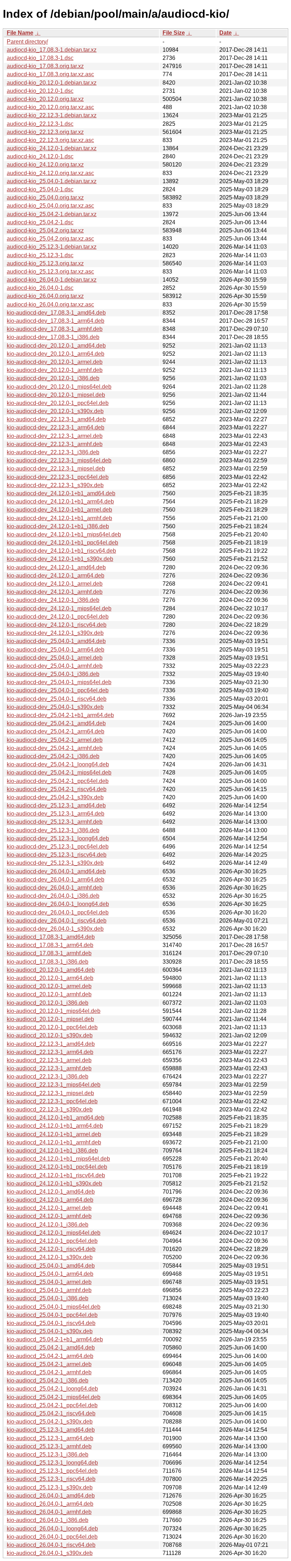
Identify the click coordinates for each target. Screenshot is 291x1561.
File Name (20, 33)
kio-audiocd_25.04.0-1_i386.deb (47, 1298)
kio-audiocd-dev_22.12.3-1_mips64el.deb (59, 460)
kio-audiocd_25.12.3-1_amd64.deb (51, 1430)
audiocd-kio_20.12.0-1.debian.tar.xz (52, 83)
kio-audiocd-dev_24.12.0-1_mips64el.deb (59, 608)
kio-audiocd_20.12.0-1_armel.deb (49, 986)
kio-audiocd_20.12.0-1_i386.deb (47, 1003)
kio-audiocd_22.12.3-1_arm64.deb (50, 1052)
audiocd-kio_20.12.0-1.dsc (40, 91)
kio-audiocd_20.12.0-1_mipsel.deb (50, 1019)
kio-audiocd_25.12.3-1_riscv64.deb (51, 1479)
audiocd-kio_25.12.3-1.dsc (40, 255)
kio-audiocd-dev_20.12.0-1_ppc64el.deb (58, 403)
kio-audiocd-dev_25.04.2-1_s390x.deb (55, 797)
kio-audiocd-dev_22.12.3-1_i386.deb (53, 452)
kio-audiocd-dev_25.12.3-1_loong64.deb (58, 838)
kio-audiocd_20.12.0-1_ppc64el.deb (52, 1027)
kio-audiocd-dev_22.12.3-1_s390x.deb (55, 485)
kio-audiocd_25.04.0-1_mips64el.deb (53, 1307)
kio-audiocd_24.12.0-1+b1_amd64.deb (55, 1118)
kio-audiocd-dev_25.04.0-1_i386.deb (53, 674)
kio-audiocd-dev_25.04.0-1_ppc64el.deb (58, 690)
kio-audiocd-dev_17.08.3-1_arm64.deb (55, 321)
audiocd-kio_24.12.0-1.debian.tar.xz (52, 148)
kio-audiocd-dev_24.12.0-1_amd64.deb (56, 567)
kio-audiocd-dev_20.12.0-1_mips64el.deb (59, 387)
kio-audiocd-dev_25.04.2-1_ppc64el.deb (58, 781)
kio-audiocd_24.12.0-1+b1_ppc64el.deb (57, 1167)
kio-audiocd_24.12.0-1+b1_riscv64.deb (56, 1175)
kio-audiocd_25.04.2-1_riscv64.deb (51, 1413)
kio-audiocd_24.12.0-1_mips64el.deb (53, 1233)
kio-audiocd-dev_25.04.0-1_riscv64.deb (56, 699)
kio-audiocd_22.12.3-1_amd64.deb (51, 1044)
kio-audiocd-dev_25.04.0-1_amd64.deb (56, 641)
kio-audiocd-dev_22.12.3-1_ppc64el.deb (58, 477)
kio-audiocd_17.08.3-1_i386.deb (47, 962)
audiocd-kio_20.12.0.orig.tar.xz (45, 99)
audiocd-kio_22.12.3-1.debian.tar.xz (52, 115)
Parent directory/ (27, 42)
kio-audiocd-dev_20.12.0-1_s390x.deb (55, 411)
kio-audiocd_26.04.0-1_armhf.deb (49, 1512)
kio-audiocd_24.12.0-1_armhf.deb (49, 1216)
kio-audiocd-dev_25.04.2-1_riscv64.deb (56, 789)
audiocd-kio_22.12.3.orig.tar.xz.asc (50, 140)
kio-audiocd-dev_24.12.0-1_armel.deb (55, 584)
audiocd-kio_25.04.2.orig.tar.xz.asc (50, 239)
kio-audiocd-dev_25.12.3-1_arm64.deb (55, 814)
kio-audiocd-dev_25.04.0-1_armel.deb (55, 658)
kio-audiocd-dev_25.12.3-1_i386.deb (53, 830)
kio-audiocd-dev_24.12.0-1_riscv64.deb (56, 625)
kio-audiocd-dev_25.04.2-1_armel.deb (55, 740)
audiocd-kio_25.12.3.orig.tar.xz (45, 263)
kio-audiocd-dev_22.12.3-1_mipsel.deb (56, 469)
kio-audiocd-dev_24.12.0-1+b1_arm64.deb (60, 501)
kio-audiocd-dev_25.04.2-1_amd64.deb (56, 723)
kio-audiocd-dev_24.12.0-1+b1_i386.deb (58, 526)
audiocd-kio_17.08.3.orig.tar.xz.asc (50, 74)
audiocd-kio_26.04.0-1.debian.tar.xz (52, 280)
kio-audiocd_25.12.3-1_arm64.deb (50, 1438)
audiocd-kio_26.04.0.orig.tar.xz (45, 296)
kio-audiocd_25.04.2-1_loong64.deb (52, 1389)
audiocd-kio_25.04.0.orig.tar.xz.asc (50, 206)
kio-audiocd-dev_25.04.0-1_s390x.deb (55, 707)
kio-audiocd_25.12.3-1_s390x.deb (50, 1487)
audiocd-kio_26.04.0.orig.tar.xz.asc (50, 305)
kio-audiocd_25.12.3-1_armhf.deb (49, 1446)
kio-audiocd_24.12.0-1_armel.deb (49, 1208)
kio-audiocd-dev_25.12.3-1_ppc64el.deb (58, 847)
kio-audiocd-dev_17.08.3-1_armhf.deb (55, 329)
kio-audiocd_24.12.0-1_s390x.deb (50, 1257)
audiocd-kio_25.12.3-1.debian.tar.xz (52, 247)
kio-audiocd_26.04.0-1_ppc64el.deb (52, 1537)
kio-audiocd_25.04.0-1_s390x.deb (50, 1331)
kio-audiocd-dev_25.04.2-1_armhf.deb (55, 748)
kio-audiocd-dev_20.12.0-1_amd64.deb (56, 346)
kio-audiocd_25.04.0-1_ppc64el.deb (52, 1315)
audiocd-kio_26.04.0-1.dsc (40, 288)
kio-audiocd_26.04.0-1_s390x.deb (50, 1553)
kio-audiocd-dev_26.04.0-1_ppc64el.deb (58, 912)
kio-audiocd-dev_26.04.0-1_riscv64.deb (56, 921)
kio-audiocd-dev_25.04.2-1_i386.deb (53, 756)
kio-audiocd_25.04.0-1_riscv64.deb (51, 1323)
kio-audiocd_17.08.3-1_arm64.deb (50, 945)
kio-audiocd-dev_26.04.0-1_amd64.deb (56, 871)
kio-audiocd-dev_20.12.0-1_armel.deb (55, 362)
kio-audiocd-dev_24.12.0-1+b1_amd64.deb (61, 493)
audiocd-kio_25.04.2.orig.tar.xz (45, 230)
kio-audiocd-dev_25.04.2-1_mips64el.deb (59, 773)
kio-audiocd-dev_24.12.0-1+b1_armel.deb (59, 510)
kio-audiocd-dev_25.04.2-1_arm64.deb (55, 731)
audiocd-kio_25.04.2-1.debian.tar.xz (52, 214)
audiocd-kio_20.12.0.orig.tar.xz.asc (50, 107)
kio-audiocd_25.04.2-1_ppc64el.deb (52, 1405)
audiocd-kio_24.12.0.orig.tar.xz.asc (50, 173)
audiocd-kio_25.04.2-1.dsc (40, 222)
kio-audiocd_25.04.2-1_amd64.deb (51, 1348)
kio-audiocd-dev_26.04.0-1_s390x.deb (55, 929)
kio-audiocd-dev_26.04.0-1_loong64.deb (58, 904)
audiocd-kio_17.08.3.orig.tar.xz (45, 66)
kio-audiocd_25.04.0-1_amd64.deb (51, 1266)
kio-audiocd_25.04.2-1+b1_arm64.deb (55, 1339)
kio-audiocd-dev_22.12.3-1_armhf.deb (55, 444)
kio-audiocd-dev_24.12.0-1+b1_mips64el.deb (64, 534)
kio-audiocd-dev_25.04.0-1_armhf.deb (55, 666)
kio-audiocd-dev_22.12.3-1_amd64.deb (56, 419)
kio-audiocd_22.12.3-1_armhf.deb (49, 1068)
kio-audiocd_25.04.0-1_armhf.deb (49, 1290)
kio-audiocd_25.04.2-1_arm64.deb (50, 1356)
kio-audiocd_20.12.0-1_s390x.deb (50, 1035)
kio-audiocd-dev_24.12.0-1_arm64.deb (55, 576)
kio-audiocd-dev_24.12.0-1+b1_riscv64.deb (61, 551)
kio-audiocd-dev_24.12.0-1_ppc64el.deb (58, 617)
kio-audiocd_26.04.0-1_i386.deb (47, 1520)
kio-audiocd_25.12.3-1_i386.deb (47, 1455)
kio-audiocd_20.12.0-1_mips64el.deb (53, 1011)
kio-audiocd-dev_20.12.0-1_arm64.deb (55, 354)
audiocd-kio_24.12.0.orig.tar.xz (45, 165)
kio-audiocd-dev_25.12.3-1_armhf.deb (55, 822)
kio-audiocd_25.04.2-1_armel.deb (49, 1364)
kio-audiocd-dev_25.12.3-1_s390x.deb (55, 863)
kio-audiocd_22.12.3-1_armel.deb (49, 1060)
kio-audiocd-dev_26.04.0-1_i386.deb (53, 896)
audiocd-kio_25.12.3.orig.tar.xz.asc (50, 272)
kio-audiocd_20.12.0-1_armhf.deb (49, 994)
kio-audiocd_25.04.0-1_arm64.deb (50, 1274)
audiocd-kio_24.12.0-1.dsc (40, 156)
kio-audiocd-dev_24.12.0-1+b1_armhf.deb (59, 518)
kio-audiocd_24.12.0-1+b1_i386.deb (52, 1151)
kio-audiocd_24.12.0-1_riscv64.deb (51, 1249)
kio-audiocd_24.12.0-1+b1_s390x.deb (54, 1183)
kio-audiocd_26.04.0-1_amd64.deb (51, 1496)
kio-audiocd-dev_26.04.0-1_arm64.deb (55, 880)
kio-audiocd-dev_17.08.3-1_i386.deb (53, 337)
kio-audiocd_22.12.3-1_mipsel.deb (50, 1093)
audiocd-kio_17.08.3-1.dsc (40, 58)
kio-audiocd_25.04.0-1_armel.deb (49, 1282)
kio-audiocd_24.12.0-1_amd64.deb (51, 1192)
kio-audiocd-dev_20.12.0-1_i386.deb (53, 378)
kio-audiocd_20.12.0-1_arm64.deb (50, 978)
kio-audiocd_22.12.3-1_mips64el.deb (53, 1085)
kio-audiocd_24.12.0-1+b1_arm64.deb (55, 1126)
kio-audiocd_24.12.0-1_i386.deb (47, 1225)
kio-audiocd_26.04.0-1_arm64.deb (50, 1504)
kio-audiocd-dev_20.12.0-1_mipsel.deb (56, 395)
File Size (174, 33)
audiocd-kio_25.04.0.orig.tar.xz (45, 198)
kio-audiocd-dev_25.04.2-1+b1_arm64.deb (60, 715)
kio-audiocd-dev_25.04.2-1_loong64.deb (58, 764)
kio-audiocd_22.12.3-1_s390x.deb (50, 1109)
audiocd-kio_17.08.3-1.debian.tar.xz (52, 50)
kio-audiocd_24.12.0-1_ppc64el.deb (52, 1241)
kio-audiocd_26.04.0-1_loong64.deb (52, 1529)
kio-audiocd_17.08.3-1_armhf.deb (49, 953)
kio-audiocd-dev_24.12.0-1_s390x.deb (55, 633)
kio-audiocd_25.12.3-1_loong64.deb (52, 1463)
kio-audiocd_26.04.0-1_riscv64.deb (51, 1545)
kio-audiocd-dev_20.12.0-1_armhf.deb (55, 370)
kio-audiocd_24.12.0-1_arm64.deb (50, 1200)
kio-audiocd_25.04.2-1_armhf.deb (49, 1372)
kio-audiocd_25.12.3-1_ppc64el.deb (52, 1471)
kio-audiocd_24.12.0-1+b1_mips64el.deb (58, 1159)
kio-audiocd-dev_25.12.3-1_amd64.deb (56, 805)
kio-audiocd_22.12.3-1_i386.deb (47, 1076)
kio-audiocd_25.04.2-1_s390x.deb (50, 1422)
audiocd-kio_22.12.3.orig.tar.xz (45, 132)
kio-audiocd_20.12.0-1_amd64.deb (51, 970)
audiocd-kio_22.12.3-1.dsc (40, 124)
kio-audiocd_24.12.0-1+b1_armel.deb (54, 1134)
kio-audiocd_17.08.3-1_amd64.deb (51, 937)
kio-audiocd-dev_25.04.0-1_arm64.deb (55, 650)
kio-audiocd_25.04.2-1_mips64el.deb (53, 1397)
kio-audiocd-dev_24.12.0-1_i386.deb (53, 600)
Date (225, 33)
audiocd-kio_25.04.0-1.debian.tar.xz (52, 181)
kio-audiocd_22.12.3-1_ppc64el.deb (52, 1101)
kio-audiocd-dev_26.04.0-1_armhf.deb (55, 888)
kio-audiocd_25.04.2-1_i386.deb (47, 1380)
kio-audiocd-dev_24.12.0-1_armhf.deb (55, 592)
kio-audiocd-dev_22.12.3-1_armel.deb (55, 436)
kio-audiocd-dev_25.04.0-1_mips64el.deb (59, 682)
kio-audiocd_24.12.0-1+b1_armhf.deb (54, 1142)
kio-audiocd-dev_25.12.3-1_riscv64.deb (56, 855)
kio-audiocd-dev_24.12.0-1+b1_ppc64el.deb (62, 543)
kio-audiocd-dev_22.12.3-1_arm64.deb (55, 427)
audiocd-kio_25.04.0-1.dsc (40, 189)
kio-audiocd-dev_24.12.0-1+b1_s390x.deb (60, 559)
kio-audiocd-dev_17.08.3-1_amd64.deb (56, 313)
